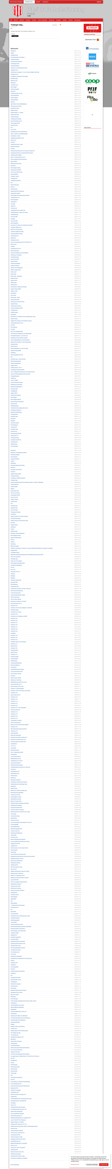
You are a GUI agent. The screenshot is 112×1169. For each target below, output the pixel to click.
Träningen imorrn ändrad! (16, 469)
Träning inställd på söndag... (17, 233)
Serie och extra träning (15, 722)
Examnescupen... (14, 1064)
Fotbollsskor (13, 293)
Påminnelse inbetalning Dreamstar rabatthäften (21, 926)
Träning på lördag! (15, 437)
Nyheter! (12, 488)
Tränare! (12, 529)
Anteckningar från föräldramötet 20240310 (20, 195)
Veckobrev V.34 (14, 614)
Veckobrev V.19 (14, 654)
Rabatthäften (13, 1009)
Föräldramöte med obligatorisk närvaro (19, 408)
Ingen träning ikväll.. (15, 259)
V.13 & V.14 (13, 745)
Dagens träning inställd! (16, 350)
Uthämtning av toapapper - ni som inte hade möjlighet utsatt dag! (25, 72)
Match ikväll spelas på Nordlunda (18, 839)
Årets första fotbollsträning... (17, 590)
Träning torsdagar (15, 656)
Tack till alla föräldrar (15, 1045)
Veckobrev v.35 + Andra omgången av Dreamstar (21, 607)
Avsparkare (13, 964)
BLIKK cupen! (13, 271)
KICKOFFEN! (13, 911)
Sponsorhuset (14, 403)
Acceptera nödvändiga (92, 1164)
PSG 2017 (13, 1058)
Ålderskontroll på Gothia (16, 163)
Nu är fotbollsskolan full (16, 1083)
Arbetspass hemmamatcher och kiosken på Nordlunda (23, 856)
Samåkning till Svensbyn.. (16, 118)
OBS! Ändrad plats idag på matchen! (19, 728)
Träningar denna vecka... (16, 945)
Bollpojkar (13, 420)
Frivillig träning (14, 1043)
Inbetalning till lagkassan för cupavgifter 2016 (21, 1117)
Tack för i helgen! (14, 380)
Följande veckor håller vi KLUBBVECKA (19, 1015)
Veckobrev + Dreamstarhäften (17, 688)
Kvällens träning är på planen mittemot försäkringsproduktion (24, 1126)
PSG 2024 (13, 142)
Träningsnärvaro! (14, 414)
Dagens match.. (14, 280)
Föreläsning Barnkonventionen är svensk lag (20, 767)
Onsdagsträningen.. (15, 257)
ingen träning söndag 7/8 (16, 1115)
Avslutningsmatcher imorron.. (17, 323)
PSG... (12, 975)
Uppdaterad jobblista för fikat (17, 138)
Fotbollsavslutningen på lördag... (18, 465)
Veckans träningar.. (15, 116)
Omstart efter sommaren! (16, 1041)
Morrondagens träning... (16, 167)
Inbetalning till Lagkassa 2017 (17, 1037)
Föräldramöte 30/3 (15, 586)
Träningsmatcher (14, 650)
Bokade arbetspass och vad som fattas (19, 348)
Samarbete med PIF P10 (16, 439)
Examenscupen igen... (15, 1066)
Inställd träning (14, 444)
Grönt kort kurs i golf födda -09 (17, 1132)
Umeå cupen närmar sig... (16, 306)
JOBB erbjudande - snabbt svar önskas (19, 212)
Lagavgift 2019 (14, 845)
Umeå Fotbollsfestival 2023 (17, 308)
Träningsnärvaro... (14, 310)
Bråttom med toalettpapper (17, 267)
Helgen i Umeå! (14, 291)
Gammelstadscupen (15, 826)
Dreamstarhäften (14, 658)
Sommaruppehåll (14, 824)
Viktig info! (13, 206)
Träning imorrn (14, 427)
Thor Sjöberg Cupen (15, 952)
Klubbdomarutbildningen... (16, 412)
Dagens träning (14, 507)
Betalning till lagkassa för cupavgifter (19, 1143)
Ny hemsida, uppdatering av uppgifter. (19, 1158)
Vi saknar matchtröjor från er (17, 924)
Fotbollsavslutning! (15, 65)
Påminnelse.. (13, 996)
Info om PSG (13, 129)
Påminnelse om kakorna (16, 888)
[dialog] (89, 1160)
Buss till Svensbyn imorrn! (16, 121)
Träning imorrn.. (14, 208)
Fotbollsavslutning (15, 476)
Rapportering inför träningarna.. (17, 191)
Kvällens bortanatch (15, 265)
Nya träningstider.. (15, 223)
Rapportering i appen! (15, 193)
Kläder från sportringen (16, 735)
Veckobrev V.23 (14, 718)
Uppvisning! (13, 852)
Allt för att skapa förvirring (16, 867)
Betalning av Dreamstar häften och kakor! (20, 877)
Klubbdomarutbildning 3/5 (16, 386)
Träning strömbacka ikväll (16, 807)
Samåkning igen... (14, 312)
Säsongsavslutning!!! (15, 1022)
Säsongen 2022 (14, 582)
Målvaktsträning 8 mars (16, 758)
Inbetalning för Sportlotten (16, 384)
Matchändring (14, 818)
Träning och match (15, 820)
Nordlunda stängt (14, 609)
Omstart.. (13, 960)
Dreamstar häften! (15, 939)
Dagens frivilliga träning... (16, 537)
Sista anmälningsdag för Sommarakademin (20, 340)
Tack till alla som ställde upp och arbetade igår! (21, 333)
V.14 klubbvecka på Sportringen (18, 905)
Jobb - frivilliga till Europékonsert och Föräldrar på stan (23, 371)
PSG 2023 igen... (14, 327)
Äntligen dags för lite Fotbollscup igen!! (19, 1030)
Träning (12, 1062)
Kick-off (12, 567)
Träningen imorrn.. (15, 84)
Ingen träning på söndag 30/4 (17, 401)
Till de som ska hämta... (16, 556)
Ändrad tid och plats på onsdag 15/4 (19, 737)
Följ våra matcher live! (15, 709)
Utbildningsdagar (14, 405)
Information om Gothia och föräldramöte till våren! (22, 225)
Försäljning (13, 633)
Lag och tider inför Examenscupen (18, 854)
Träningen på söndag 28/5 (16, 1077)
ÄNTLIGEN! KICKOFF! (15, 918)
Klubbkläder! (13, 898)
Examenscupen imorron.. (16, 979)
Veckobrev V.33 (14, 618)
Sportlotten (13, 165)
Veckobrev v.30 (14, 624)
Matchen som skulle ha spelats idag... (19, 790)
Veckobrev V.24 (14, 635)
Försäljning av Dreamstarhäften (17, 369)
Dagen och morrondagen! (16, 561)
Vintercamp (13, 769)
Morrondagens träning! (16, 535)
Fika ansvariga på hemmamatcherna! (19, 159)
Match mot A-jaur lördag (16, 801)
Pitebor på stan (14, 646)
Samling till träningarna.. (16, 518)
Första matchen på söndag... (17, 382)
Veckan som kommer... (16, 794)
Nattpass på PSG (14, 1088)
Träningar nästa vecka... (16, 886)
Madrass (13, 101)
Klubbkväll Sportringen (16, 1154)
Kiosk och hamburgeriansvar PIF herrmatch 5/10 (21, 242)
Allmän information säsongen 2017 (18, 1094)
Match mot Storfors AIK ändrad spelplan (19, 724)
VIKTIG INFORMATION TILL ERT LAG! (18, 1011)
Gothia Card (13, 140)
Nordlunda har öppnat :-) (16, 983)
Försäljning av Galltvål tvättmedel (18, 478)
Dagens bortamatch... (15, 146)
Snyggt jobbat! (14, 550)
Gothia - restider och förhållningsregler (19, 133)
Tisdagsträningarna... (15, 376)
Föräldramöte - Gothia (15, 135)
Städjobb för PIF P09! (15, 843)
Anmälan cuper (14, 1128)
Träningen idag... (17, 25)
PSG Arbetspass (14, 425)
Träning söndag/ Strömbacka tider (18, 741)
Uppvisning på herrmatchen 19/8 (18, 943)
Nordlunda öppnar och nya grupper (18, 641)
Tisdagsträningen (14, 214)
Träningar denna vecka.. (16, 949)
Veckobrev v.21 (14, 643)
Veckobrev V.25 (14, 631)
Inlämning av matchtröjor (16, 680)
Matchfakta (13, 50)
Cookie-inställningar (14, 1164)
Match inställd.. (14, 161)
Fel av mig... (13, 569)
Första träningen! (14, 446)
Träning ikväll (13, 667)
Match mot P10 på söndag (16, 229)
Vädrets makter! (14, 486)
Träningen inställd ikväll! (16, 580)
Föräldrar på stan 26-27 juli (16, 93)
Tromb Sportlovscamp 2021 (17, 671)
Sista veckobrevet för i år (16, 603)
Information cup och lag (16, 612)
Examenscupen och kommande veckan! (19, 847)
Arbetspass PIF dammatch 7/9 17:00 (19, 1124)
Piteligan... (13, 1024)
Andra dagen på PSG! (15, 123)
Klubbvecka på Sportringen (17, 765)
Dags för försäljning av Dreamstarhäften (19, 252)
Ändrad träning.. (14, 189)
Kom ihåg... (13, 203)
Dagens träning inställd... (16, 288)
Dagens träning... (14, 110)
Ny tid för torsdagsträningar (17, 331)
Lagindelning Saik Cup (15, 1141)
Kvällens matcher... (15, 499)
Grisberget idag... (14, 558)
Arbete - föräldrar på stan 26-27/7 (18, 157)
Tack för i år (13, 1105)
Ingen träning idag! (15, 250)
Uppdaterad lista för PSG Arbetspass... (19, 131)
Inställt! (12, 53)
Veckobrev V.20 (14, 726)
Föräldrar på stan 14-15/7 (16, 367)
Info (11, 909)
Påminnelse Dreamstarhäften (17, 792)
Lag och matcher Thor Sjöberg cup (18, 1119)
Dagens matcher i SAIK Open (17, 873)
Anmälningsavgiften (15, 920)
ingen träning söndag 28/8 (16, 1111)
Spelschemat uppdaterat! (16, 956)
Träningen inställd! (15, 932)
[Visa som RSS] (60, 24)
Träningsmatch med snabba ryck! (18, 210)
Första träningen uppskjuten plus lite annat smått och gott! (23, 1000)
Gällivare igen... (14, 282)
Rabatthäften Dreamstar (16, 799)
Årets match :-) (14, 244)
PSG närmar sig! (14, 837)
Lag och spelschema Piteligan (17, 1113)
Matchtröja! (13, 82)
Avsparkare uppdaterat (16, 937)
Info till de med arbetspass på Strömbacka (20, 1054)
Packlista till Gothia (15, 108)
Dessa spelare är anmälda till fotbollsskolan (20, 1081)
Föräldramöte (14, 201)
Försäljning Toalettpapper (16, 565)
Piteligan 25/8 (14, 935)
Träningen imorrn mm (15, 571)
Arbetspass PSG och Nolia (16, 992)
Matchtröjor (13, 237)
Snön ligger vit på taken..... (16, 410)
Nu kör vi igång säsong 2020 (17, 752)
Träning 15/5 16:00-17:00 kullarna (18, 1147)
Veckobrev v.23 (14, 637)
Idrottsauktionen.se (15, 771)
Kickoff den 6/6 (14, 346)
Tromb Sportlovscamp (16, 592)
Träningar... (13, 573)
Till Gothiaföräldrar (15, 95)
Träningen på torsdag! (15, 512)
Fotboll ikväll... (14, 835)
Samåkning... (13, 378)
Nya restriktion (14, 743)
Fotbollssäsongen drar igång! (17, 669)
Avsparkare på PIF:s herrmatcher (18, 928)
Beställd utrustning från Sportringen (18, 990)
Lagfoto (12, 461)
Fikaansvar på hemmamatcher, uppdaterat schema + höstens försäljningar (27, 482)
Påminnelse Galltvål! (15, 454)
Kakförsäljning (14, 903)
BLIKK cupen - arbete (15, 297)
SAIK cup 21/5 (14, 1145)
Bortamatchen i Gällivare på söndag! (19, 286)
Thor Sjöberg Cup (14, 1034)
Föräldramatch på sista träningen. (18, 1107)
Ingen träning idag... (15, 184)
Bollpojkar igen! (14, 531)
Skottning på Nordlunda (16, 433)
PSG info (12, 539)
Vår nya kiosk (14, 869)
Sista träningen (14, 456)
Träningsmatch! (14, 178)
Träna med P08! (14, 216)
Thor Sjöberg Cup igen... (16, 1032)
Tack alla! (13, 148)
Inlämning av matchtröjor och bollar (18, 601)
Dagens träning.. (14, 303)
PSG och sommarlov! (15, 493)
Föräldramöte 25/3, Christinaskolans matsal (20, 915)
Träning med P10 (14, 435)
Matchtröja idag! (14, 78)
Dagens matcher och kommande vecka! (19, 520)
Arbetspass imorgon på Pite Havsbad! (19, 337)
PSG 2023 (13, 329)
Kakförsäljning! (14, 896)
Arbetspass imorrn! (15, 240)
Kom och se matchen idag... (17, 172)
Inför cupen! (13, 954)
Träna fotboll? (14, 922)
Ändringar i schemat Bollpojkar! (17, 533)
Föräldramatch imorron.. (16, 248)
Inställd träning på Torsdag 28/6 (18, 971)
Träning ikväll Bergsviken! (16, 663)
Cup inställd (13, 748)
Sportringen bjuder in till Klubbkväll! (18, 1100)
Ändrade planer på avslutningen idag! (19, 784)
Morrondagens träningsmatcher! (18, 563)
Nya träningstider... (15, 199)
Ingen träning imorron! (15, 694)
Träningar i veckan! (15, 176)
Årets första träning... (15, 597)
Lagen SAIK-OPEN (15, 879)
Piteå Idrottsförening (16, 2)
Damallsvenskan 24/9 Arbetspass (18, 1020)
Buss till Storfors (14, 125)
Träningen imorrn (14, 70)
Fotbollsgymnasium (15, 63)
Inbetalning (13, 527)
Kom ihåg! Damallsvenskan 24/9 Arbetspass (20, 1017)
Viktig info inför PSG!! (15, 1051)
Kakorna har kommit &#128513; (17, 890)
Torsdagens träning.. (15, 552)
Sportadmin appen (15, 422)
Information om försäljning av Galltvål (19, 616)
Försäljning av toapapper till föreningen (19, 76)
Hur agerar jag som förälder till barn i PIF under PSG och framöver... (25, 1056)
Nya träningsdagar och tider (17, 354)
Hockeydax (13, 1102)
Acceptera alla (103, 1164)
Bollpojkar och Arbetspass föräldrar (19, 452)
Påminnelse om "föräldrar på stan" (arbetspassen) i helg (23, 316)
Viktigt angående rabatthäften (17, 1007)
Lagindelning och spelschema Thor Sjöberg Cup (21, 958)
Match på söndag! (15, 546)
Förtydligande (14, 1060)
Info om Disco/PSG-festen (16, 1049)
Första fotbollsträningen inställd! (18, 595)
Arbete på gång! (14, 174)
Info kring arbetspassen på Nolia (18, 947)
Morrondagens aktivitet (16, 399)
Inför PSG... (13, 969)
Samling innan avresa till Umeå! (17, 301)
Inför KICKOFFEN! (14, 913)
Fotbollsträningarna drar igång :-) (18, 57)
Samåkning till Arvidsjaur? (16, 805)
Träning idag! (13, 1073)
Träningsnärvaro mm (15, 197)
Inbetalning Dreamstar (15, 862)
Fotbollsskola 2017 (15, 1092)
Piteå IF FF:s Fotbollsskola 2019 (18, 875)
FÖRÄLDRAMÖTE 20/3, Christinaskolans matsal (21, 1098)
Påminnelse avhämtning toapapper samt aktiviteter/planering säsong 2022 (27, 554)
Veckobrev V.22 (14, 639)
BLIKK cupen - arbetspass (16, 276)
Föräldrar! (13, 246)
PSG (11, 127)
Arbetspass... (14, 463)
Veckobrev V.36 (14, 605)
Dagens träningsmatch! (16, 363)
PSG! (12, 503)
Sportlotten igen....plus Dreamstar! (18, 359)
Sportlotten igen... (14, 416)
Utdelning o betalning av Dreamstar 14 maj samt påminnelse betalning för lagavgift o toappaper (32, 548)
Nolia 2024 (13, 91)
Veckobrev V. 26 (14, 711)
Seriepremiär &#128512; (16, 169)
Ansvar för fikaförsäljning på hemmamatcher (20, 374)
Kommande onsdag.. (15, 816)
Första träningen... (15, 998)
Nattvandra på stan (15, 750)
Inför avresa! (13, 295)
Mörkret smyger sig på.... (16, 269)
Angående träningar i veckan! (17, 858)
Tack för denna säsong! (16, 599)
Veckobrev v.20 (14, 648)
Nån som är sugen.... (15, 994)
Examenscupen (14, 1068)
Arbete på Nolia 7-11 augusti (17, 112)
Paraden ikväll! (14, 501)
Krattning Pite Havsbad (16, 395)
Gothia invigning (14, 97)
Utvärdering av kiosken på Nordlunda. (19, 782)
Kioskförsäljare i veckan (16, 796)
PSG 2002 (13, 522)
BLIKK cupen (13, 274)
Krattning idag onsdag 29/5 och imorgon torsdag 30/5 (23, 150)
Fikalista (12, 541)
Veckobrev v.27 (14, 626)
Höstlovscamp (14, 775)
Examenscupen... (14, 986)
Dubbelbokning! (14, 55)
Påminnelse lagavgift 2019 (16, 828)
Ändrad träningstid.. (15, 89)
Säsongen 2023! (14, 388)
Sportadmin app (14, 429)
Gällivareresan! (14, 284)
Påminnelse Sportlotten (16, 361)
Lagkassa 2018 (14, 962)
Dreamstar (13, 467)
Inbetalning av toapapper (16, 254)
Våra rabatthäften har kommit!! (17, 1005)
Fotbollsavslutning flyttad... (17, 61)
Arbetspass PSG (14, 864)
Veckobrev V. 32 (14, 701)
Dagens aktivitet (14, 344)
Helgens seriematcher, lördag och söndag (20, 871)
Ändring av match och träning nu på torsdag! (20, 690)
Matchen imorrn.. (14, 80)
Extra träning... (14, 988)
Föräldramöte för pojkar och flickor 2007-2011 (21, 588)
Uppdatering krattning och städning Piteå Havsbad (22, 152)
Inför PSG (13, 325)
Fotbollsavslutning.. (15, 59)
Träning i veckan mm (15, 830)
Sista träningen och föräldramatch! (18, 930)
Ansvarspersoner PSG (15, 1134)
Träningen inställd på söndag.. (17, 231)
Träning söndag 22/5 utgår (16, 1136)
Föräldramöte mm (15, 907)
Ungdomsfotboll (29, 2)
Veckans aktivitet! (14, 484)
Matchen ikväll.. (14, 788)
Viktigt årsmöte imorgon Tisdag (18, 1156)
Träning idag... (14, 813)
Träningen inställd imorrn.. (16, 227)
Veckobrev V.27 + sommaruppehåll (18, 707)
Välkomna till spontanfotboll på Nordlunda (20, 1047)
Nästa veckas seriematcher (17, 860)
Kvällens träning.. (14, 278)
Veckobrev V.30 (14, 705)
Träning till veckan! (15, 894)
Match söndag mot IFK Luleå (17, 686)
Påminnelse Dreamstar (15, 779)
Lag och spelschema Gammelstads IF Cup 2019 (21, 822)
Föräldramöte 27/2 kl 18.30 (16, 760)
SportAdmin (13, 514)
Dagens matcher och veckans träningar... (19, 516)
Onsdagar (13, 218)
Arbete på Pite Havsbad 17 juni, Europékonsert (21, 342)
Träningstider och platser (16, 720)
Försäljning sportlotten (16, 180)
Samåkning (13, 352)
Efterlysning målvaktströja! (16, 833)
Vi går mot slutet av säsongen (17, 809)
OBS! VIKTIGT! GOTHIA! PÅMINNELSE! (19, 104)
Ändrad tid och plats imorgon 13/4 (18, 739)
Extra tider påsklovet (15, 665)
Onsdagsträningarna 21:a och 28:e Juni (19, 335)
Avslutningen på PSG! (15, 495)
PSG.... (12, 182)
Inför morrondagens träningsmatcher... (19, 881)
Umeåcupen (13, 314)
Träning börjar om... (15, 235)
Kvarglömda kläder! (15, 459)
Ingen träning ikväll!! (15, 299)
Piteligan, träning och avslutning (18, 1026)
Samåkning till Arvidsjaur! (16, 155)
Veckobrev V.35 (14, 692)
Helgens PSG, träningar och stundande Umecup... (21, 320)
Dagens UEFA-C (14, 393)
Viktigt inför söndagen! (16, 1090)
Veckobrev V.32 (14, 620)
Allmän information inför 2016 (17, 1151)
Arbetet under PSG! (15, 114)
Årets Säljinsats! (14, 584)
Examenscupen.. (14, 850)
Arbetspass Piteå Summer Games (18, 1139)
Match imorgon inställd (16, 677)
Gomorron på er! (14, 497)
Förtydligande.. (14, 981)
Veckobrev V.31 (14, 622)
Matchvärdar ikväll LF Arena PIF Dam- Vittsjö (20, 811)
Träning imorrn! (14, 431)
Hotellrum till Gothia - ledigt (17, 144)
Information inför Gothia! (16, 106)
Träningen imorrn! (14, 74)
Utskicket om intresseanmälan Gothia (19, 67)
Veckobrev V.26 (14, 629)
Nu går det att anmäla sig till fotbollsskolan (20, 1085)
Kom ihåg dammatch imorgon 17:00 (18, 1109)
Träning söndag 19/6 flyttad (17, 1130)
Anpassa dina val (75, 1164)
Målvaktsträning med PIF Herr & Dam (19, 682)
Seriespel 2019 (14, 892)
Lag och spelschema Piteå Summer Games (20, 841)
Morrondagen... (14, 87)
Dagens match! (14, 365)
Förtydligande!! (14, 391)
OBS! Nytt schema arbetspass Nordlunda (20, 803)
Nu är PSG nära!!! (14, 510)
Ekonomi (13, 186)
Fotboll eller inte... (14, 442)
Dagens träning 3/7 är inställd (17, 1122)
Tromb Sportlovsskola (15, 756)
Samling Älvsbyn (14, 99)
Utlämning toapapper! (15, 263)
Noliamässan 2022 (15, 490)
